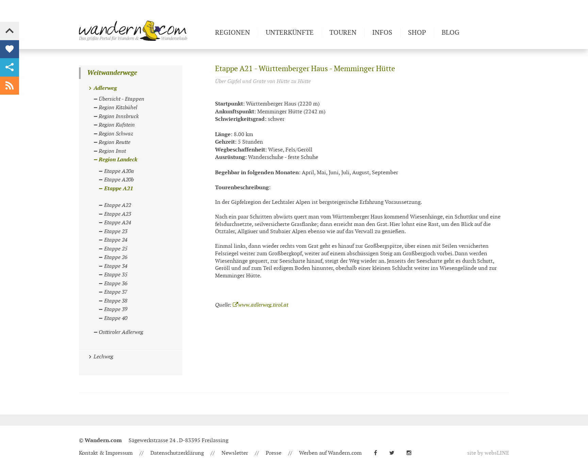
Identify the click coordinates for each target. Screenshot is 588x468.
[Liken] (9, 49)
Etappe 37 (115, 292)
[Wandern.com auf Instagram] (412, 453)
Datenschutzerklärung (177, 453)
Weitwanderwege (112, 73)
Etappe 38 (115, 301)
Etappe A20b (119, 180)
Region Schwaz (116, 134)
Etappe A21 (118, 188)
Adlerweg (105, 88)
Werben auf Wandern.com (330, 453)
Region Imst (112, 151)
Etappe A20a (119, 171)
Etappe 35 (115, 275)
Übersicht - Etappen (121, 99)
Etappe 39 (115, 309)
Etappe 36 (115, 283)
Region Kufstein (117, 125)
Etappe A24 (117, 223)
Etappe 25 (115, 249)
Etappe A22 (117, 205)
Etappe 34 (115, 266)
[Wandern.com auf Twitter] (394, 453)
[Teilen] (9, 67)
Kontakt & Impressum (106, 453)
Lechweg (103, 357)
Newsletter (235, 453)
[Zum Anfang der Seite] (9, 31)
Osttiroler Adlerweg (121, 332)
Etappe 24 (115, 240)
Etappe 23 (115, 231)
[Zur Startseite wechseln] (144, 30)
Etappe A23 (117, 214)
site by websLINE (488, 453)
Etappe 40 (115, 318)
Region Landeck (118, 160)
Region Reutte (114, 142)
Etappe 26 (115, 257)
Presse (273, 453)
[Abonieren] (9, 86)
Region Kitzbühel (118, 107)
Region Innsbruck (119, 116)
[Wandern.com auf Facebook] (378, 453)
